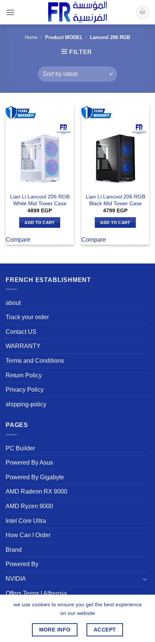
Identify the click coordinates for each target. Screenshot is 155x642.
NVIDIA (16, 578)
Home (31, 37)
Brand (14, 550)
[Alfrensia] (77, 12)
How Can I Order (28, 535)
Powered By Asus (29, 462)
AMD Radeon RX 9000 (36, 491)
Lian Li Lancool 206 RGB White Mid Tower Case (40, 200)
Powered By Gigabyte (35, 477)
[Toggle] (144, 578)
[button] (10, 12)
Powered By (22, 564)
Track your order (27, 317)
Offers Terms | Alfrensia (36, 593)
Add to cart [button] (39, 222)
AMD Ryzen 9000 (29, 506)
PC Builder (20, 448)
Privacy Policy (25, 389)
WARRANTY (23, 346)
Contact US (21, 332)
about (13, 303)
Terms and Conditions (35, 360)
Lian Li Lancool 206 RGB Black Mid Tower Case (115, 200)
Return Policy (24, 375)
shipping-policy (26, 404)
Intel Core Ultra (26, 521)
